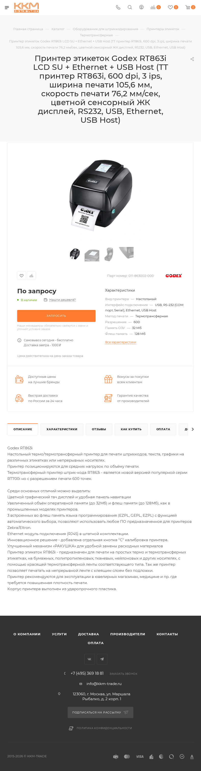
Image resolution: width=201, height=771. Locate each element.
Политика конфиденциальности (104, 728)
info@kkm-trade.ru (104, 683)
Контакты (167, 634)
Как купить (131, 429)
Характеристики (62, 429)
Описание (22, 429)
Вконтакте (89, 659)
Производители (127, 634)
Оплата (163, 429)
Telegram (102, 659)
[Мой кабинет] (141, 7)
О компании (27, 634)
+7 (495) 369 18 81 (87, 673)
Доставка (88, 634)
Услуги (59, 634)
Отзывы (99, 429)
